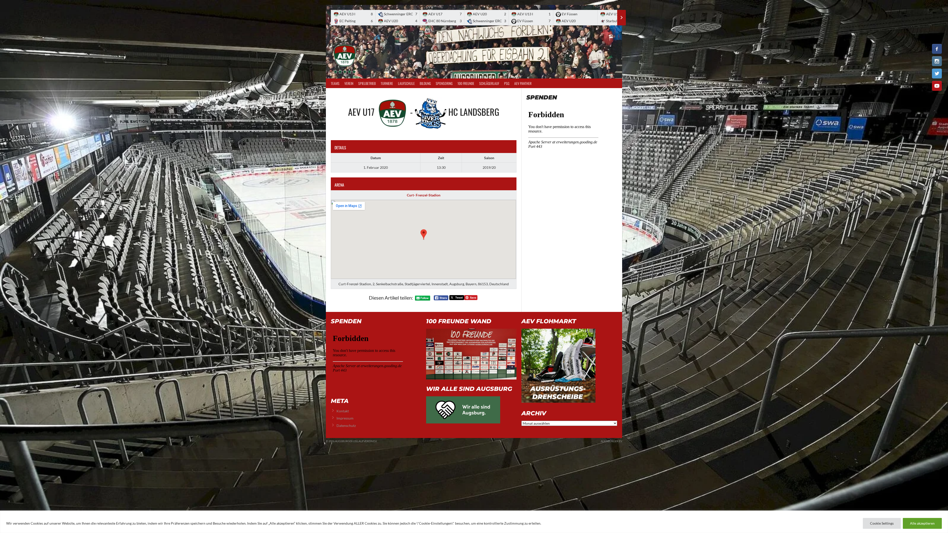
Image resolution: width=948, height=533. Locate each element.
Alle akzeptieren (922, 523)
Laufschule (406, 83)
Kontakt (342, 411)
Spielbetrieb (367, 83)
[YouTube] (937, 86)
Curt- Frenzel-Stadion (423, 195)
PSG (506, 83)
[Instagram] (937, 61)
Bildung (425, 83)
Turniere (387, 83)
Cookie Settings (882, 523)
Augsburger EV (611, 441)
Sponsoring (444, 83)
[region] (474, 522)
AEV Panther (523, 83)
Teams (335, 83)
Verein (348, 83)
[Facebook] (937, 49)
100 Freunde (465, 83)
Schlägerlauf (489, 83)
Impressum (345, 418)
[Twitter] (937, 73)
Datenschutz (346, 425)
